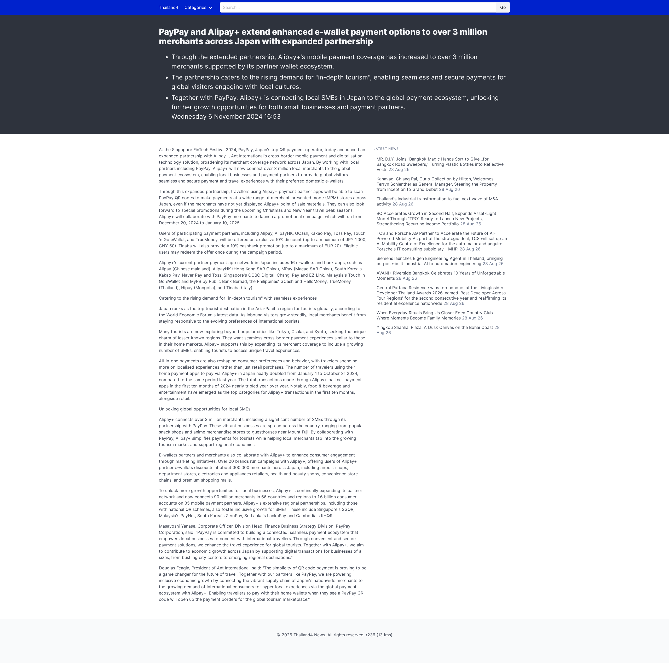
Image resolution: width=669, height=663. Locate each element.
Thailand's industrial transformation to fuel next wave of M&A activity (437, 201)
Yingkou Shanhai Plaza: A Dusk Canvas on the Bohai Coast (438, 330)
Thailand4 (168, 7)
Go (503, 7)
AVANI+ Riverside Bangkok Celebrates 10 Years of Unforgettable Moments (441, 275)
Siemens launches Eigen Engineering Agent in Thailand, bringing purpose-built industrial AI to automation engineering (440, 261)
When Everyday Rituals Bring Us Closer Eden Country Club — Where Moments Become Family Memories (437, 315)
